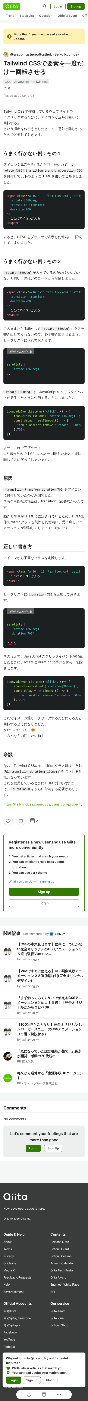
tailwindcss (40, 81)
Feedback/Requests (17, 1277)
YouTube (9, 1339)
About (7, 1242)
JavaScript (21, 81)
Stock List (27, 15)
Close (50, 1380)
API (52, 1292)
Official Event (67, 15)
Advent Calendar (62, 1263)
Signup (76, 6)
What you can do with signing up (31, 881)
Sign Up (53, 1148)
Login (58, 6)
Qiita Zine (57, 1318)
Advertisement (13, 1292)
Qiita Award (58, 1277)
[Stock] (21, 820)
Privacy (8, 1256)
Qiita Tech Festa (61, 1270)
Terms (7, 1249)
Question (46, 15)
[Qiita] (11, 6)
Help (6, 1284)
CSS (8, 81)
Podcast (9, 1346)
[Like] (8, 820)
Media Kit (9, 1270)
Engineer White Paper (65, 1284)
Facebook (10, 1332)
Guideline (9, 1263)
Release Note (59, 1242)
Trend (10, 15)
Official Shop (59, 1325)
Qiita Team (57, 1311)
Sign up (31, 1380)
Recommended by (36, 934)
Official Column (61, 1256)
